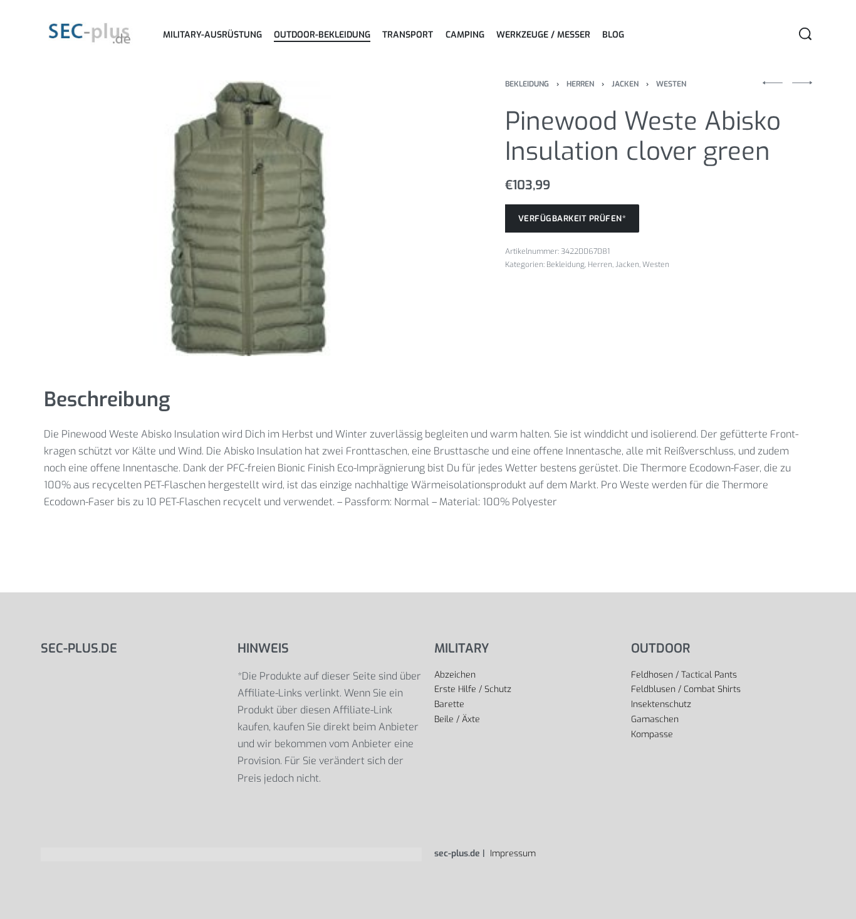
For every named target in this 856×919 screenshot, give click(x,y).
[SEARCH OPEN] (805, 34)
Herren (580, 84)
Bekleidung (527, 84)
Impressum (512, 853)
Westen (671, 84)
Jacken (625, 84)
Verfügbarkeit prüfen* (572, 218)
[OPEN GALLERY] (247, 218)
